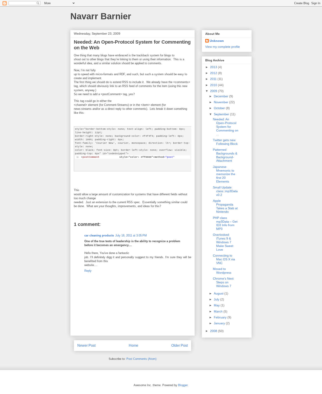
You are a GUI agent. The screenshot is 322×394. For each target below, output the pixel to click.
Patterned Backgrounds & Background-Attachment (225, 155)
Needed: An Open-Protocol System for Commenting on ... (225, 126)
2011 (214, 79)
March (218, 311)
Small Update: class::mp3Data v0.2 (225, 191)
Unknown (217, 41)
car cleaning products (99, 235)
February (220, 317)
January (220, 323)
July (217, 299)
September (222, 114)
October (220, 108)
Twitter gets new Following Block (225, 142)
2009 (214, 91)
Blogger (183, 385)
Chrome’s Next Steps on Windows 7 (223, 282)
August (219, 293)
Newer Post (86, 345)
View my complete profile (222, 46)
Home (133, 345)
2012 (214, 73)
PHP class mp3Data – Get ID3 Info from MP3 (225, 223)
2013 (214, 67)
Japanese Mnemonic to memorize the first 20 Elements (224, 174)
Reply (88, 270)
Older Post (179, 345)
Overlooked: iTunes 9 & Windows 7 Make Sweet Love (223, 242)
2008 (214, 331)
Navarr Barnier (100, 16)
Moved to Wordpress (222, 270)
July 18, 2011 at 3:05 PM (131, 235)
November (221, 102)
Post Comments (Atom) (141, 358)
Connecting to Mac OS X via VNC (224, 259)
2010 (214, 85)
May (217, 305)
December (221, 96)
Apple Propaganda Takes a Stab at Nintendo (225, 206)
